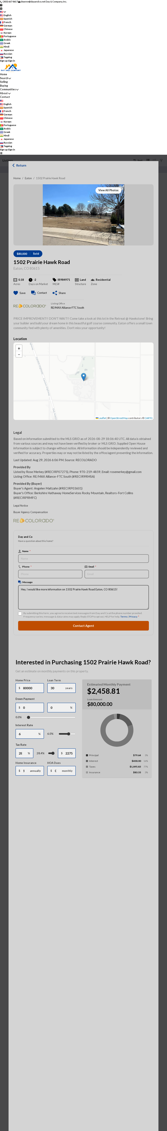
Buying (4, 85)
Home (17, 178)
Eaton (28, 178)
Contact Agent (83, 625)
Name (26, 551)
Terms (123, 616)
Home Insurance (25, 762)
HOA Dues (54, 762)
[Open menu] (1, 153)
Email (92, 566)
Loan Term (54, 680)
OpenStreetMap (119, 418)
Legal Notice (20, 505)
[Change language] (3, 12)
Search (4, 78)
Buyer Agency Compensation (30, 512)
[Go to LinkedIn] (1, 8)
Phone (27, 566)
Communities (8, 89)
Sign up (4, 60)
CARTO (149, 418)
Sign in (11, 60)
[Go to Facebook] (1, 5)
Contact (5, 96)
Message (27, 582)
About (4, 93)
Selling (4, 81)
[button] (83, 377)
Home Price (22, 680)
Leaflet (102, 418)
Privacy (133, 616)
